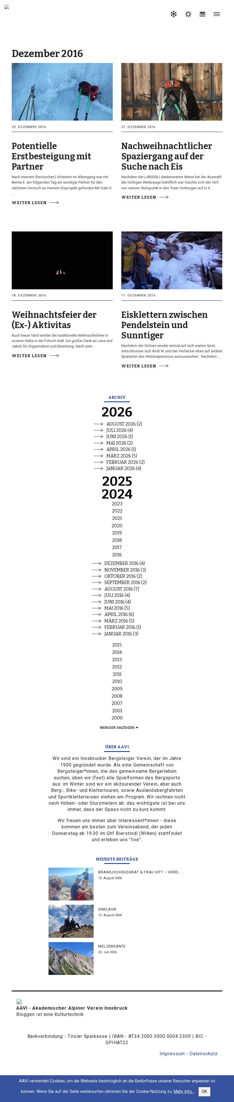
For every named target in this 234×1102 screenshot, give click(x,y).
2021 (117, 518)
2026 (117, 412)
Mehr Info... (184, 1091)
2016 (117, 555)
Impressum (172, 1053)
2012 (117, 667)
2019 (117, 533)
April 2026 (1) (121, 449)
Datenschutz (203, 1053)
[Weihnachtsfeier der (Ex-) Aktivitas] (62, 260)
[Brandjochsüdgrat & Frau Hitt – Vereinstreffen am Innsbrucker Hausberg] (71, 884)
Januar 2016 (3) (121, 634)
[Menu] (217, 15)
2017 (117, 547)
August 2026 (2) (124, 424)
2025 (117, 481)
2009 (117, 689)
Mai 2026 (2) (119, 443)
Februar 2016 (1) (122, 627)
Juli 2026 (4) (119, 430)
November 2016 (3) (125, 570)
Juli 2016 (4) (117, 595)
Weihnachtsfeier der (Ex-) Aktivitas (54, 320)
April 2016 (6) (119, 614)
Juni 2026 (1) (119, 436)
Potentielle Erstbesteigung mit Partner (51, 156)
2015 (117, 645)
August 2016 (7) (121, 589)
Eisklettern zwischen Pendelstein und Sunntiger (164, 325)
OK (204, 1091)
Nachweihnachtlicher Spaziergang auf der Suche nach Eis (166, 156)
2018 (117, 540)
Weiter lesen (29, 202)
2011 (117, 674)
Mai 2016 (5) (117, 608)
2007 (117, 703)
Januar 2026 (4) (123, 468)
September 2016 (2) (125, 582)
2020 (117, 525)
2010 (117, 681)
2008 (117, 696)
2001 (117, 710)
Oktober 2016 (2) (123, 576)
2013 (117, 659)
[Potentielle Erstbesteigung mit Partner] (62, 91)
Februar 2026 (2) (125, 462)
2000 (117, 718)
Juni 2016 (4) (117, 602)
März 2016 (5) (119, 621)
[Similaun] (71, 921)
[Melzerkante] (71, 958)
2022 (117, 511)
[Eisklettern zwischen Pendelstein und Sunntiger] (171, 260)
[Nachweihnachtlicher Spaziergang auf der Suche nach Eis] (171, 91)
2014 (117, 652)
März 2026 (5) (121, 456)
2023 (117, 504)
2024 (117, 494)
